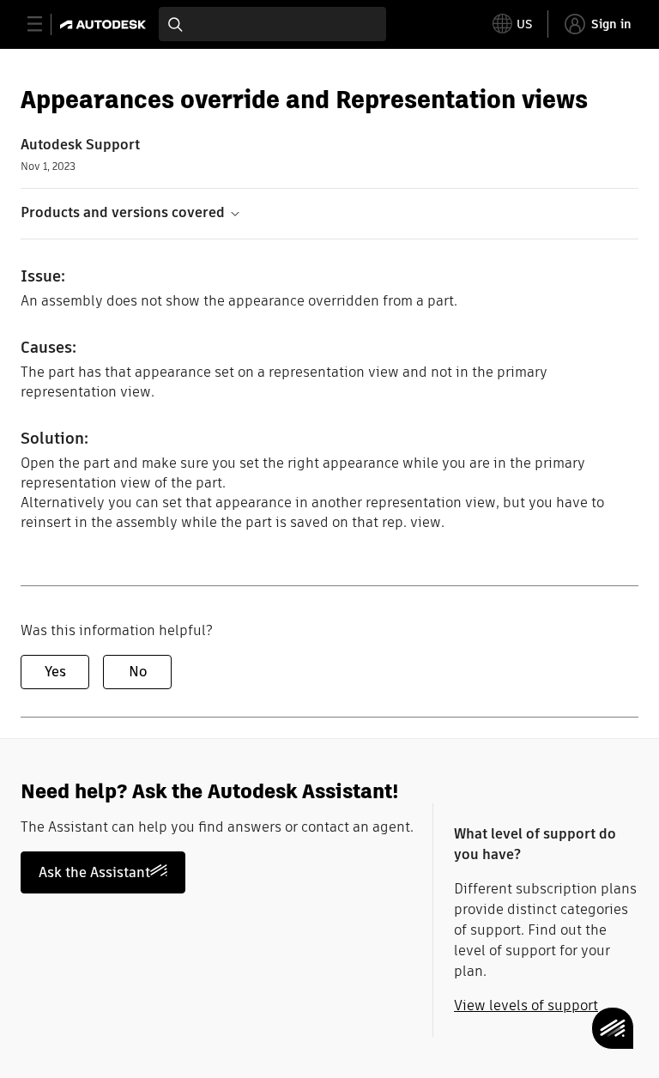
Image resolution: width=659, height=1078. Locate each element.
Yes (55, 671)
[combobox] (272, 24)
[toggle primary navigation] (44, 24)
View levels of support (526, 1005)
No (138, 671)
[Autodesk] (105, 24)
